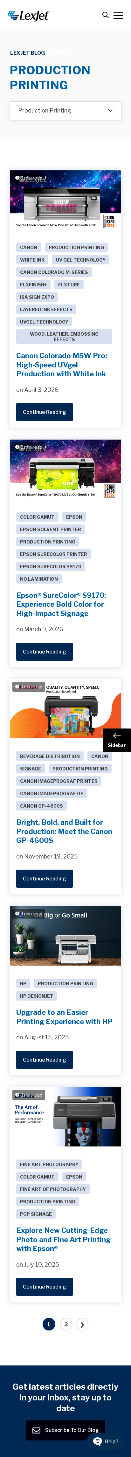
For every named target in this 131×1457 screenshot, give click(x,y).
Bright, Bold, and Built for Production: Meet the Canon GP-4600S (64, 831)
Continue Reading (44, 412)
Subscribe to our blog (71, 1430)
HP (23, 983)
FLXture (69, 284)
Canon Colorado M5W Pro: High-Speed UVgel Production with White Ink (61, 365)
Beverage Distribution (50, 756)
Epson (74, 517)
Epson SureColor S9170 (50, 566)
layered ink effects (46, 309)
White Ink (32, 260)
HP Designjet (36, 996)
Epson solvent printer (50, 529)
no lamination (39, 579)
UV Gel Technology (81, 260)
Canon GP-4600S (41, 806)
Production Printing (76, 247)
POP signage (36, 1214)
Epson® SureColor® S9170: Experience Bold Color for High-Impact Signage (61, 604)
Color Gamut (37, 517)
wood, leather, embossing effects (64, 336)
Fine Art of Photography (53, 1189)
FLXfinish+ (33, 284)
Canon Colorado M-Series (54, 272)
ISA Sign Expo (37, 297)
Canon (28, 247)
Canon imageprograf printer (59, 781)
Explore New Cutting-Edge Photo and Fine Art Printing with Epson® (63, 1239)
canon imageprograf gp (52, 793)
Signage (30, 768)
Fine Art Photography (49, 1164)
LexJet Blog (27, 53)
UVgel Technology (44, 322)
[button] (106, 1442)
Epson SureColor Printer (53, 554)
